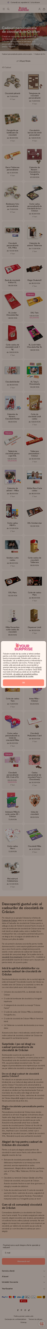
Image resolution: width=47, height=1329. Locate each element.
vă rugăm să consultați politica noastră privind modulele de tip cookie (20, 675)
